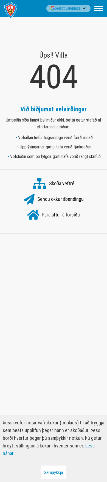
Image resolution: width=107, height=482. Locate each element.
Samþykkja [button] (53, 472)
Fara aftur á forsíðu (61, 215)
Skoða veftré (61, 183)
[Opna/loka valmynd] (98, 8)
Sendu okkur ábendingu (60, 199)
